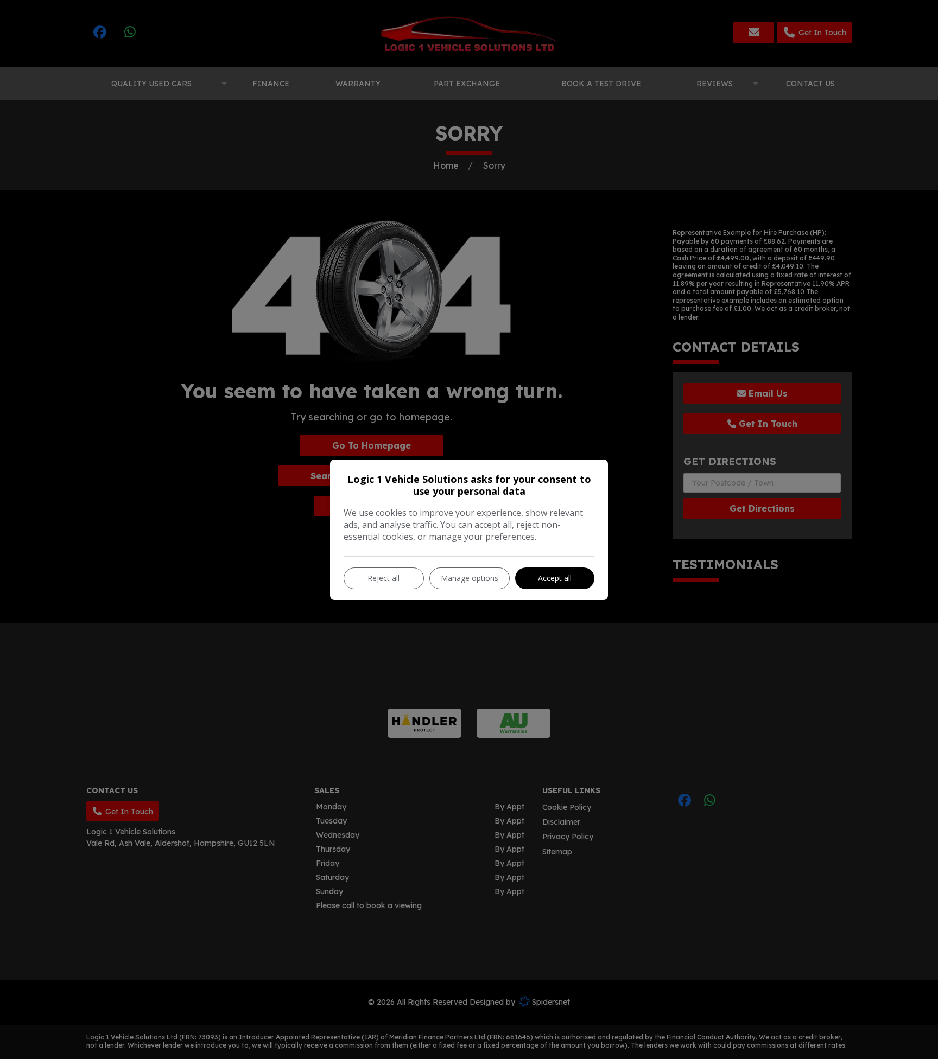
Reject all (383, 578)
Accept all (555, 578)
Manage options (469, 578)
